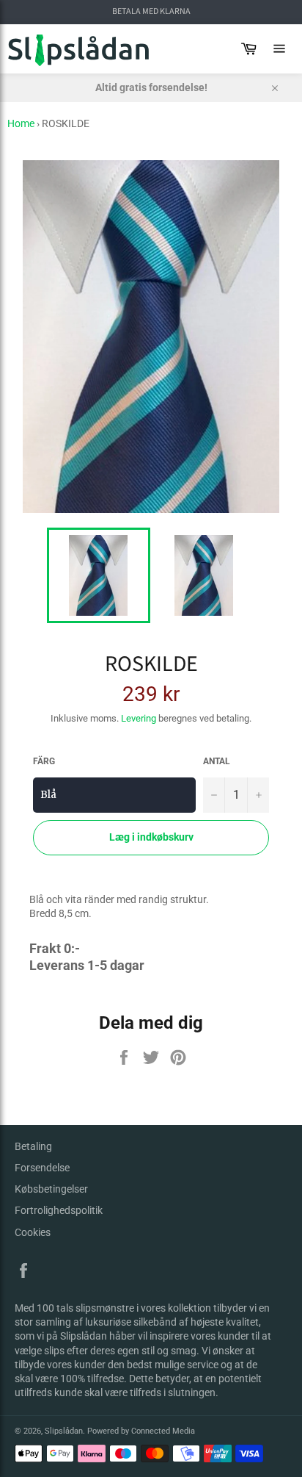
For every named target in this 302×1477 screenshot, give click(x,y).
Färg (44, 761)
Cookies (33, 1232)
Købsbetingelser (51, 1189)
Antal (216, 761)
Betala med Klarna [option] (151, 12)
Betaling (33, 1146)
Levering (138, 718)
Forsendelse (42, 1168)
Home (20, 123)
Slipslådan (64, 1431)
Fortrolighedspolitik (59, 1210)
